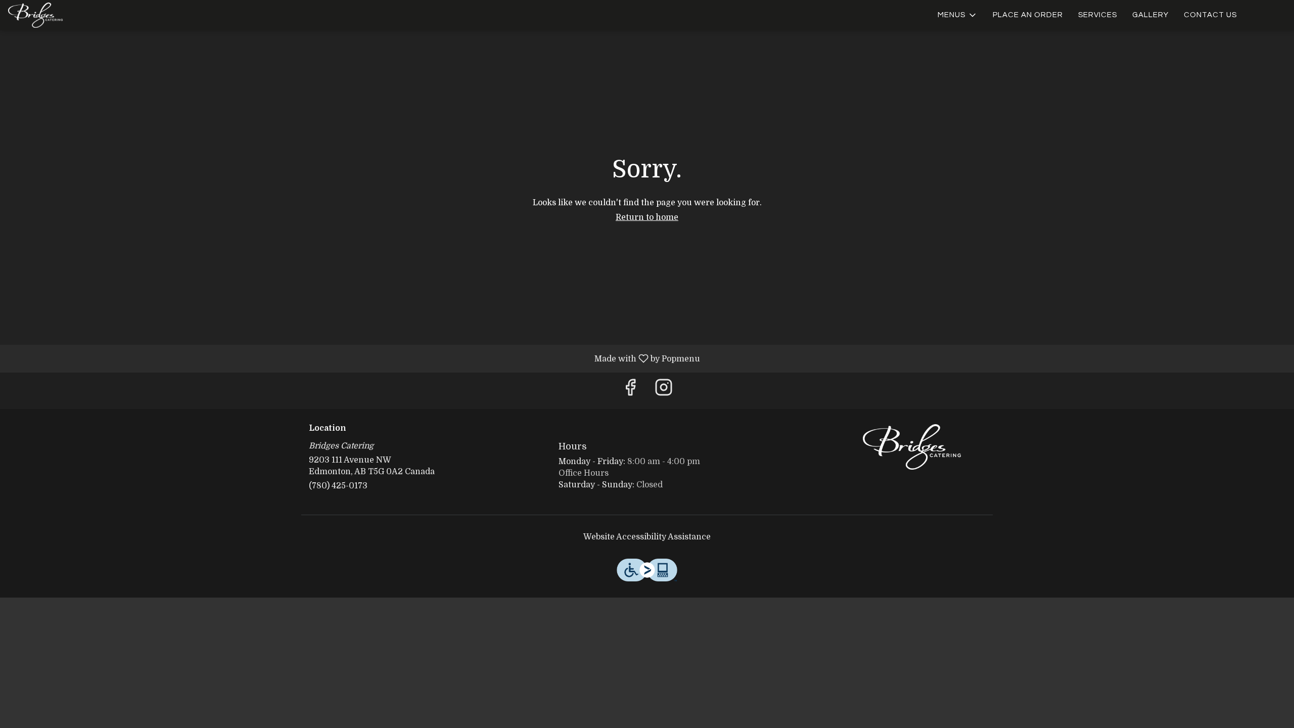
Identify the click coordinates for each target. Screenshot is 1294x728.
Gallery (1150, 15)
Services (1097, 15)
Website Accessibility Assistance (647, 536)
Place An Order (1028, 15)
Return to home (647, 217)
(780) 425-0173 (338, 485)
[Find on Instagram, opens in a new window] (664, 390)
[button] (958, 15)
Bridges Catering (912, 447)
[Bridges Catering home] (53, 15)
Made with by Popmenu (354, 358)
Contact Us (1210, 15)
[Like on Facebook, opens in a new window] (630, 390)
